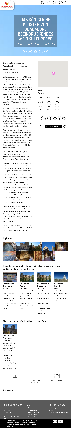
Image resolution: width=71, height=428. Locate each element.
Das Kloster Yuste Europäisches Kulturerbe (43, 286)
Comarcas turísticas (33, 410)
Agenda (15, 380)
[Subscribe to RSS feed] (40, 52)
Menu (66, 2)
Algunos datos (10, 412)
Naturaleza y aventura (34, 412)
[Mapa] (42, 2)
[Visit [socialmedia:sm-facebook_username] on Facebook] (41, 118)
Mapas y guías (54, 408)
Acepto (55, 421)
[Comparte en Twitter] (30, 52)
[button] (53, 73)
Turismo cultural (32, 414)
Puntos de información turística (59, 412)
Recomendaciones (33, 408)
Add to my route (52, 126)
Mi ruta (52, 410)
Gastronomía (56, 380)
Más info (61, 421)
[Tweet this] (50, 118)
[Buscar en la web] (54, 2)
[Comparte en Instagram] (35, 52)
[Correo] (46, 52)
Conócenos (9, 408)
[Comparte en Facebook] (24, 52)
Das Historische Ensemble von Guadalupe (8, 338)
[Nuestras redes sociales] (60, 2)
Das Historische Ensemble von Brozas (59, 286)
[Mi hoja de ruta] (48, 2)
